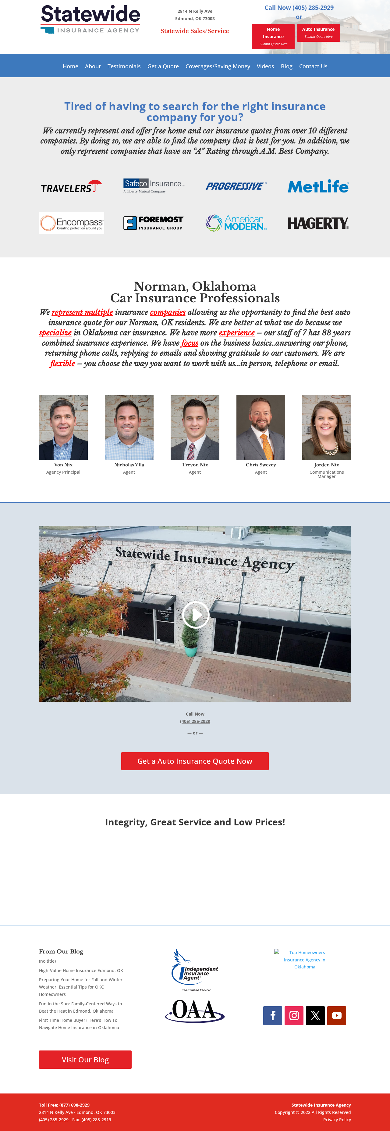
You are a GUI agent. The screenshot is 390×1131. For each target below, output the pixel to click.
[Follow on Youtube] (336, 1015)
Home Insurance (273, 36)
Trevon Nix (195, 465)
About (93, 67)
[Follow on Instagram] (294, 1015)
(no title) (47, 961)
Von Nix (63, 465)
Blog (286, 67)
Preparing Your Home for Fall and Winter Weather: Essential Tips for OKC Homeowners (80, 987)
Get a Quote (163, 67)
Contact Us (313, 67)
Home (70, 67)
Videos (265, 67)
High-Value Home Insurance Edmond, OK (81, 970)
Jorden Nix (326, 465)
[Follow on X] (315, 1015)
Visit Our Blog (85, 1059)
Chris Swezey (261, 465)
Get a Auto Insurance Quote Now (194, 761)
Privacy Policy (337, 1119)
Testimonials (124, 67)
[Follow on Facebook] (272, 1015)
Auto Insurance (318, 32)
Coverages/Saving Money (218, 67)
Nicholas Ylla (129, 465)
